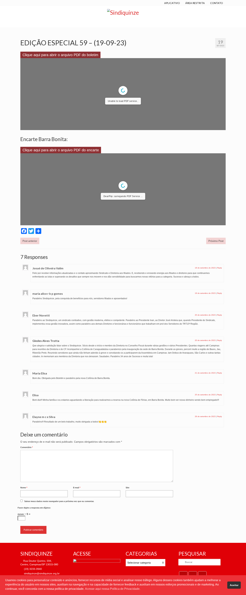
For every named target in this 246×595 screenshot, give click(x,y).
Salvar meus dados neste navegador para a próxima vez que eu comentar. (59, 501)
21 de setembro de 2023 (205, 373)
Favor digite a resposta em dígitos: (34, 508)
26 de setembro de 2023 (205, 416)
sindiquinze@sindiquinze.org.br (41, 573)
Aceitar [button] (234, 585)
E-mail (76, 488)
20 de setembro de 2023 (205, 315)
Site (127, 488)
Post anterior (30, 240)
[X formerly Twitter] (193, 574)
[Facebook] (183, 574)
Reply (219, 268)
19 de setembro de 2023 (205, 268)
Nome (23, 488)
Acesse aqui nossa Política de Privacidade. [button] (112, 588)
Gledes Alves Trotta (45, 340)
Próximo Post (215, 240)
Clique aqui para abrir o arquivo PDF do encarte (61, 150)
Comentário (26, 447)
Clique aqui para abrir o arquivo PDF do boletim (60, 55)
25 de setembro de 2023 (205, 395)
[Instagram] (202, 574)
